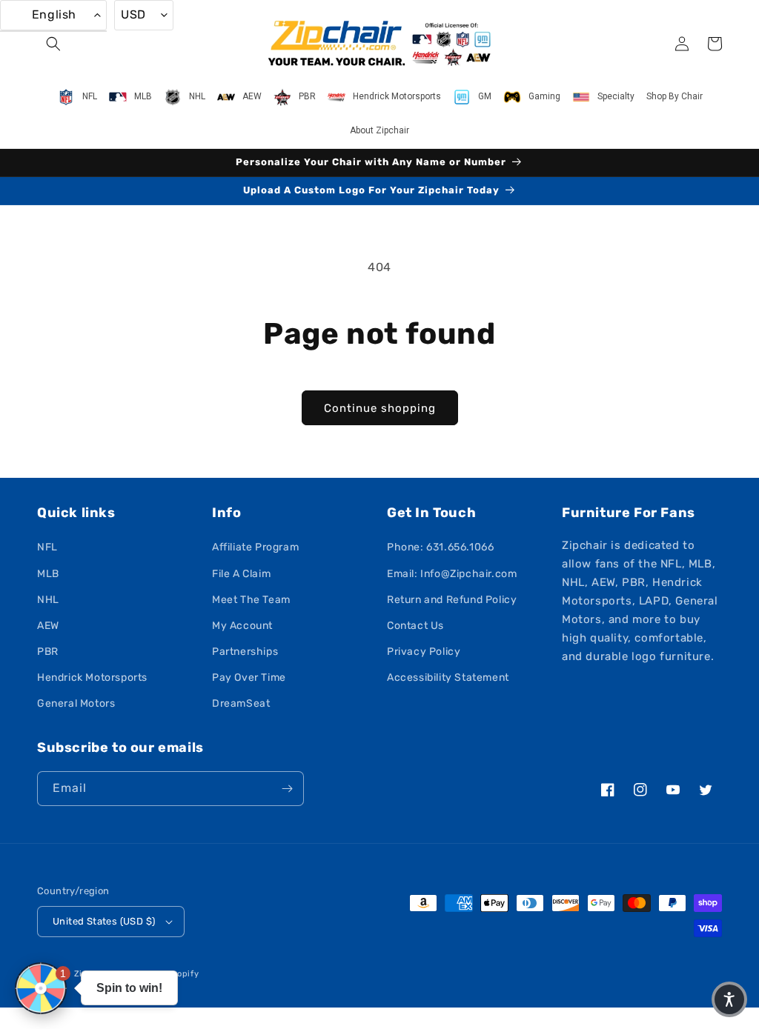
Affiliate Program (255, 547)
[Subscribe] (287, 788)
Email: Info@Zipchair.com (452, 573)
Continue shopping (380, 408)
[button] (53, 43)
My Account (242, 625)
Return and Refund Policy (452, 599)
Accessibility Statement (448, 677)
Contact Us (415, 625)
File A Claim (241, 573)
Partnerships (245, 651)
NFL (47, 547)
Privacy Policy (423, 651)
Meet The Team (251, 599)
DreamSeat (241, 703)
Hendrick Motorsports (92, 677)
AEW (48, 625)
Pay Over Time (249, 677)
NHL (48, 599)
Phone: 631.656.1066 (440, 547)
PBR (48, 651)
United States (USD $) (104, 921)
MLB (48, 573)
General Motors (76, 703)
